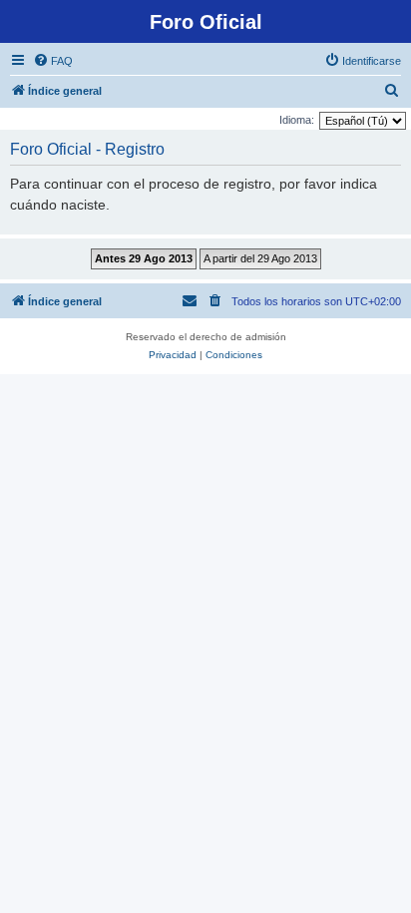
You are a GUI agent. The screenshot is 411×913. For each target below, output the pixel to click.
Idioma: (296, 120)
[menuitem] (53, 61)
